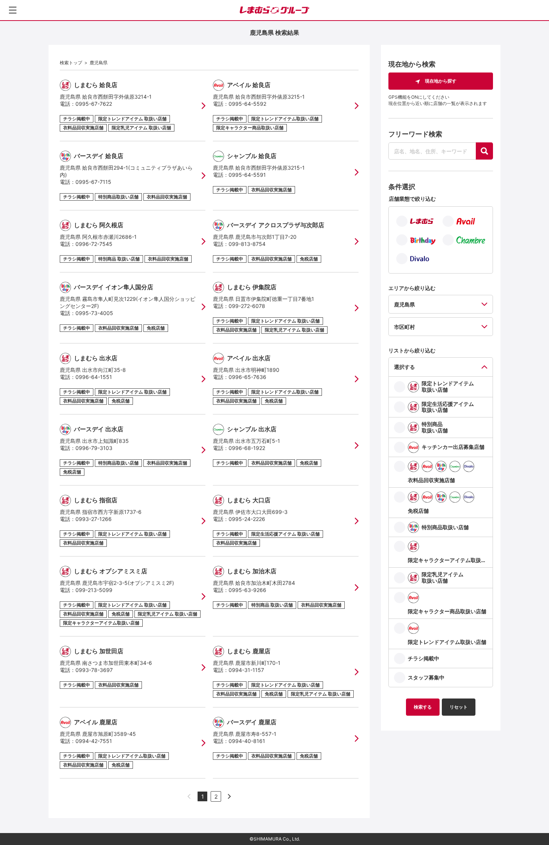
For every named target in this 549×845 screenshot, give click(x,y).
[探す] (484, 151)
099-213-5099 (93, 590)
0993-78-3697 (94, 670)
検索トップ (71, 62)
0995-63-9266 (247, 590)
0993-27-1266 (93, 519)
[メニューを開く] (12, 10)
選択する (404, 367)
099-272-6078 (247, 306)
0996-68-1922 (247, 448)
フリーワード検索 (415, 134)
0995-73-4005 (94, 313)
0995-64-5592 (247, 104)
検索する (423, 707)
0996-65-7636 (247, 377)
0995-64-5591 (247, 175)
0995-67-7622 (93, 104)
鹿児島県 (99, 62)
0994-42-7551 (93, 741)
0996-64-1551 (93, 377)
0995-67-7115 (93, 182)
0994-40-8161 (247, 741)
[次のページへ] (229, 796)
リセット (459, 707)
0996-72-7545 (93, 244)
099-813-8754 (247, 244)
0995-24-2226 (247, 519)
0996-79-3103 (93, 448)
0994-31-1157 (246, 670)
